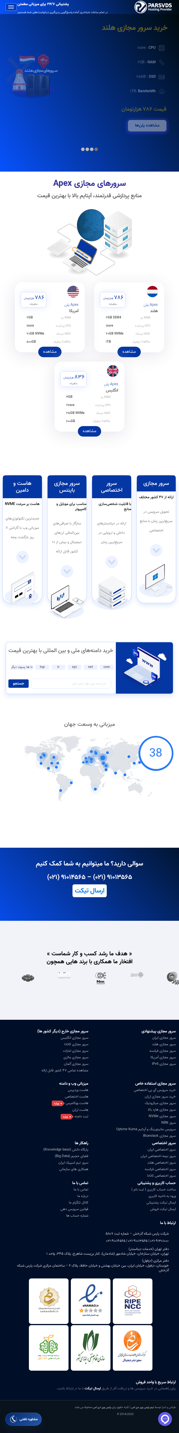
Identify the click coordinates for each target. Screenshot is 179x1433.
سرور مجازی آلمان (76, 1064)
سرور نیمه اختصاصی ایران (158, 1156)
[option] (150, 978)
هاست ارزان (80, 1110)
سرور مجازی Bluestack (159, 1136)
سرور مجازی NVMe (162, 1116)
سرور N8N (168, 1123)
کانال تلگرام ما (78, 1202)
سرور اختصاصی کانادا (161, 1176)
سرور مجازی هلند (164, 1044)
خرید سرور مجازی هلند (135, 28)
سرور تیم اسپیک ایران (73, 1162)
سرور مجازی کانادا (76, 1044)
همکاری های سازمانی (73, 1169)
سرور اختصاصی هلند (161, 1162)
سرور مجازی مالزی (75, 1057)
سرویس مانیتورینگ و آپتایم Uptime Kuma (146, 1129)
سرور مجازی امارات (75, 1051)
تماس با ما (81, 1189)
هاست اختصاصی (76, 1096)
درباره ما (82, 1196)
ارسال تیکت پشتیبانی (161, 1202)
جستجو (18, 684)
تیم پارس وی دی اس (142, 1407)
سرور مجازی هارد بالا (162, 1109)
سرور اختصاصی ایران (162, 1149)
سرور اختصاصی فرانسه (160, 1169)
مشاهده (129, 351)
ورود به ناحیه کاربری (162, 1196)
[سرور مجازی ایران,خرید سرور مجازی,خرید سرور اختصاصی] (153, 7)
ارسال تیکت (89, 891)
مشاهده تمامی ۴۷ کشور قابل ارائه (64, 1070)
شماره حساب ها (77, 1215)
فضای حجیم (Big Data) (71, 1156)
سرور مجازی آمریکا (163, 1057)
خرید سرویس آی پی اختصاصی (155, 1090)
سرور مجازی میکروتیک (160, 1103)
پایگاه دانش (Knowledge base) (65, 1149)
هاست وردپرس (78, 1090)
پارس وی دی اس (102, 1407)
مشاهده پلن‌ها (147, 125)
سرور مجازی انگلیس (74, 1038)
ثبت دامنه (81, 1116)
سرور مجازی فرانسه (162, 1051)
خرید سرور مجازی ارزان (160, 1096)
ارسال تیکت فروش (163, 1209)
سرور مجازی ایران (164, 1038)
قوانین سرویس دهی (74, 1209)
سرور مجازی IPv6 (164, 1064)
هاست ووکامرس (77, 1103)
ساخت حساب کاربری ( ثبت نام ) (153, 1189)
